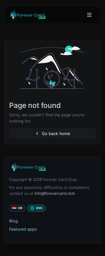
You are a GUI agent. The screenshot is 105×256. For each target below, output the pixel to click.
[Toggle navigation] (89, 15)
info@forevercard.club (54, 193)
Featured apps (23, 229)
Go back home (55, 133)
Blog (13, 220)
